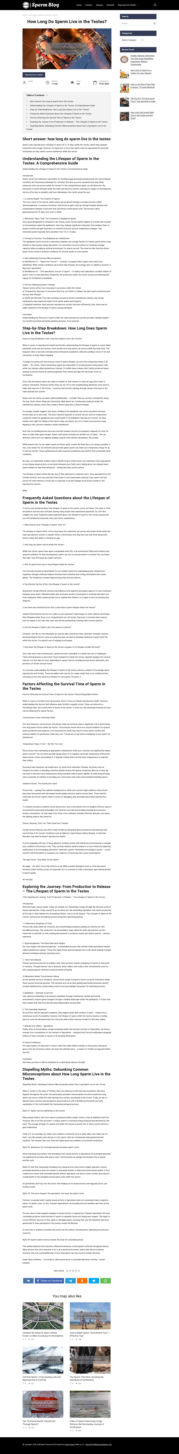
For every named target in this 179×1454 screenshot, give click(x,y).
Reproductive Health (127, 5)
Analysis (99, 5)
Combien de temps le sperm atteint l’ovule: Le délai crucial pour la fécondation (43, 1334)
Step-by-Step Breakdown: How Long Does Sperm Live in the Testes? (60, 109)
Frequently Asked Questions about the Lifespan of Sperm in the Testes (60, 114)
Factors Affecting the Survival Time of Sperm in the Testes (55, 118)
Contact (88, 5)
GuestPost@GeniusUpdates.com (98, 1445)
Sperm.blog (69, 1445)
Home (79, 5)
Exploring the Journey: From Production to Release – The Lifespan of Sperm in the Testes (69, 122)
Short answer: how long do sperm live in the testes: (52, 101)
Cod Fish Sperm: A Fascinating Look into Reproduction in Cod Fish (42, 1378)
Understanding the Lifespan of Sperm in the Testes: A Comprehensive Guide (62, 105)
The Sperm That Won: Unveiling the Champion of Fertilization (87, 1378)
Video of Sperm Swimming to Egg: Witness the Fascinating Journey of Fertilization (87, 1424)
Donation (110, 5)
